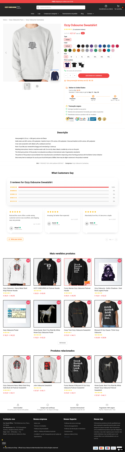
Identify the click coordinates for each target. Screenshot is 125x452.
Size (65, 53)
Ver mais (62, 343)
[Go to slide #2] (37, 86)
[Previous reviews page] (106, 239)
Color (65, 43)
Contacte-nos (68, 431)
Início (5, 20)
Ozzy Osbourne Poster (10, 330)
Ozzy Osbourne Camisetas (35, 20)
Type (65, 36)
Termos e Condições (40, 426)
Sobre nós (37, 423)
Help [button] (121, 449)
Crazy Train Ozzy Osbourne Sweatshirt (77, 330)
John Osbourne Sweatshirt (43, 385)
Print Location (68, 60)
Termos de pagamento (71, 426)
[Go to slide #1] (27, 86)
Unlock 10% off (4, 443)
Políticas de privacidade (41, 428)
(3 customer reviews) (79, 29)
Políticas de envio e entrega (72, 423)
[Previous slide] (6, 53)
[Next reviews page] (116, 239)
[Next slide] (58, 53)
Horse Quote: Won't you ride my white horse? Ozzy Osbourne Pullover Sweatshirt (108, 388)
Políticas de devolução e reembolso (74, 428)
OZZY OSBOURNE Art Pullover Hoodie (47, 288)
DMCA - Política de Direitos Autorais (44, 431)
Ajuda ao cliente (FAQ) (71, 434)
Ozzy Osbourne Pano (16, 20)
